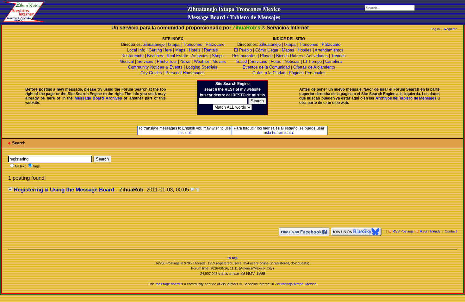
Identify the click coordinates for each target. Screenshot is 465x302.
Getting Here (160, 50)
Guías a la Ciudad (268, 72)
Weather (201, 61)
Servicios (258, 61)
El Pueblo (243, 50)
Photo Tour (167, 61)
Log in (435, 29)
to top (232, 258)
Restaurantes (244, 55)
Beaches (155, 55)
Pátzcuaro (215, 44)
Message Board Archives (98, 98)
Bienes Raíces (289, 55)
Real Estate (177, 55)
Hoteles (305, 50)
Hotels (195, 50)
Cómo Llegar (266, 50)
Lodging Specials (201, 67)
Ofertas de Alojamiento (314, 67)
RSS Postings (403, 231)
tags (36, 166)
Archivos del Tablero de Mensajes (406, 98)
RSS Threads (430, 231)
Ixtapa (173, 44)
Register (450, 29)
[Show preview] (192, 190)
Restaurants (132, 55)
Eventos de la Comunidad (266, 67)
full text (20, 166)
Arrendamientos (329, 50)
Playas (266, 55)
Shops (218, 55)
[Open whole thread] (197, 190)
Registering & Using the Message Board (64, 190)
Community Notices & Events (156, 67)
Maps (180, 50)
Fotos (276, 61)
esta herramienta (278, 132)
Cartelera (333, 61)
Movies (219, 61)
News (185, 61)
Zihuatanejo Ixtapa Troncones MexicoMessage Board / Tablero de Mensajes (234, 13)
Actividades (317, 55)
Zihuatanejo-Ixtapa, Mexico (295, 284)
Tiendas (338, 55)
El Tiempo (312, 61)
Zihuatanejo (153, 44)
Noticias (292, 61)
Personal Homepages (185, 72)
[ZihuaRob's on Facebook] (304, 231)
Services (145, 61)
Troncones (192, 44)
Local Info (136, 50)
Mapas (288, 50)
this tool (184, 132)
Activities (199, 55)
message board (168, 284)
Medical (127, 61)
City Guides (151, 72)
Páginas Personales (307, 72)
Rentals (211, 50)
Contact (451, 231)
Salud (241, 61)
